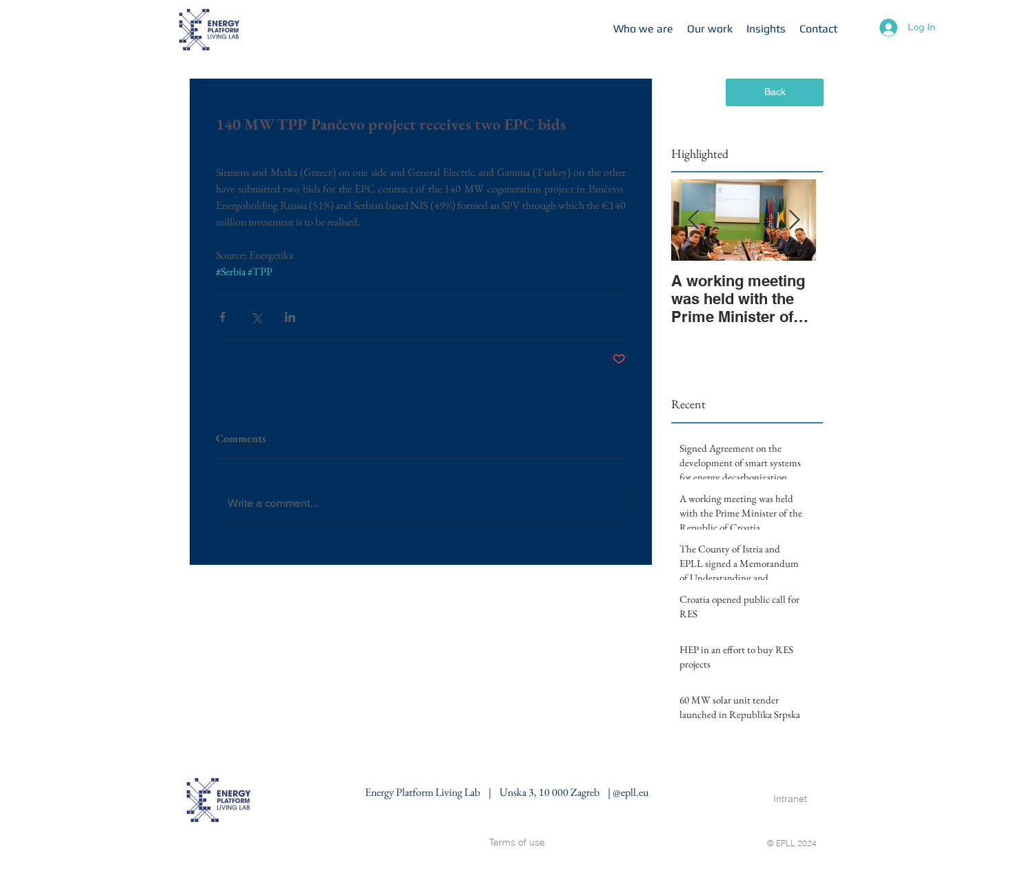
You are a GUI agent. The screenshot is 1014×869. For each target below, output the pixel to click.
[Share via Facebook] (222, 316)
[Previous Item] (693, 220)
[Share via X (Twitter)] (256, 316)
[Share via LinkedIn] (290, 316)
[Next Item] (794, 220)
